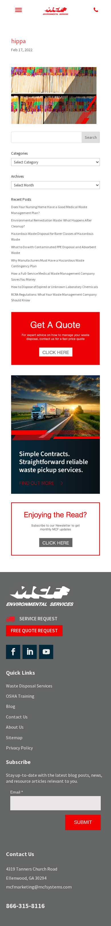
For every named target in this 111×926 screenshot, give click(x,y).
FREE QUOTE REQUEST (34, 630)
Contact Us (17, 717)
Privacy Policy (19, 748)
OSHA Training (20, 696)
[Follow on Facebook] (13, 652)
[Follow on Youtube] (46, 652)
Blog (10, 706)
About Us (15, 727)
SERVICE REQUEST (38, 619)
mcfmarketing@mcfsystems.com (39, 887)
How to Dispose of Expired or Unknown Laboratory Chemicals (54, 287)
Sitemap (14, 737)
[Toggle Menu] (18, 10)
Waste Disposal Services (29, 686)
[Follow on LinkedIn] (29, 652)
